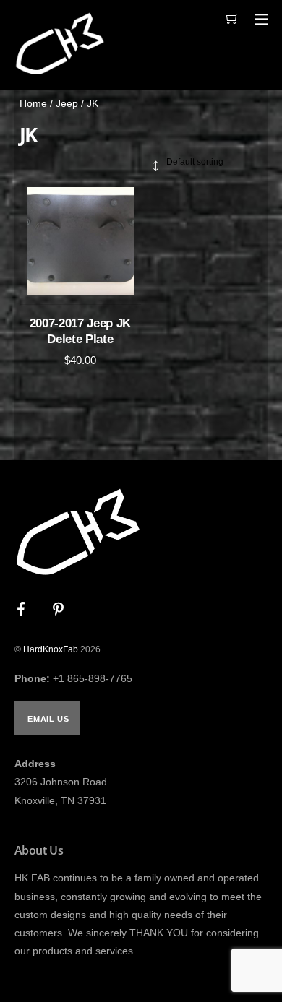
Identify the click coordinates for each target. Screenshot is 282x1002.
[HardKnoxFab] (59, 71)
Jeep (67, 103)
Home (33, 103)
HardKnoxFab (50, 649)
